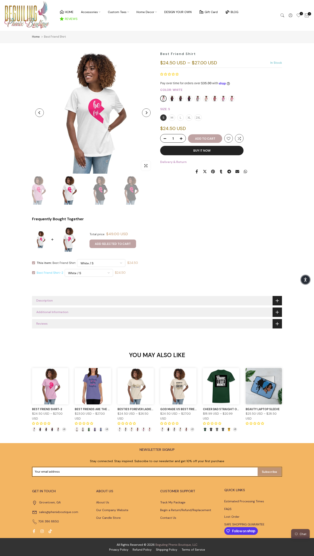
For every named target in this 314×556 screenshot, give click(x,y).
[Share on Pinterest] (213, 171)
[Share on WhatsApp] (245, 171)
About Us (102, 502)
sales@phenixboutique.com (58, 512)
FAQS (228, 509)
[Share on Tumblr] (221, 171)
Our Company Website (112, 510)
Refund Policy (142, 550)
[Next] (146, 112)
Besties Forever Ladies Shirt (139, 409)
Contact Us (168, 518)
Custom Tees (117, 12)
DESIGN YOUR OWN (178, 12)
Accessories (89, 12)
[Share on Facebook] (197, 171)
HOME (69, 12)
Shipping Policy (166, 550)
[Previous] (39, 112)
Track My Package (172, 502)
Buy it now (202, 151)
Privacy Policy (118, 550)
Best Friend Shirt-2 (50, 273)
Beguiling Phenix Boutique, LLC (176, 545)
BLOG (234, 12)
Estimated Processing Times (244, 501)
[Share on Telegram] (229, 171)
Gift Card (211, 12)
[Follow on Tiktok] (50, 531)
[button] (169, 74)
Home (36, 36)
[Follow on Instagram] (42, 531)
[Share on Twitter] (205, 171)
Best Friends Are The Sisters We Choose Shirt (111, 409)
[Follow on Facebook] (34, 531)
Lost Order (231, 517)
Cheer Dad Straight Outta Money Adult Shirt (238, 409)
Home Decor (145, 12)
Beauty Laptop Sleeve (263, 409)
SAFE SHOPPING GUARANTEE (244, 524)
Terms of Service (193, 550)
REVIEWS (71, 19)
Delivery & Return (173, 162)
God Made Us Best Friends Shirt (185, 409)
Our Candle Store (108, 518)
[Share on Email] (237, 171)
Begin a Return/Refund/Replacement (185, 510)
